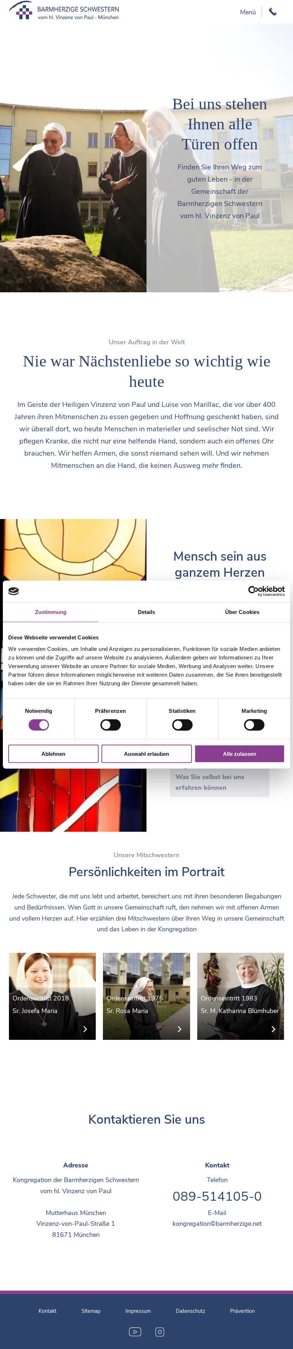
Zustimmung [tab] (51, 612)
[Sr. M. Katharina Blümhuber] (240, 996)
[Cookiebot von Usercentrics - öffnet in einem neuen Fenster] (253, 591)
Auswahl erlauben (146, 753)
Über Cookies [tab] (242, 612)
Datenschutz (190, 1311)
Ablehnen (53, 753)
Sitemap (90, 1311)
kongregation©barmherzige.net (217, 1223)
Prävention (242, 1311)
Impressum (138, 1311)
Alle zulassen (239, 753)
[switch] (110, 725)
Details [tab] (146, 612)
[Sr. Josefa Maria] (52, 996)
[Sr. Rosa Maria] (146, 996)
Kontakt (47, 1311)
